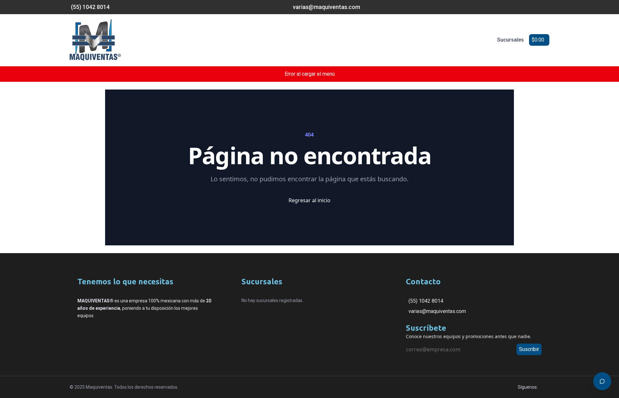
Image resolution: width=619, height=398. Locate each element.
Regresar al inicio (309, 200)
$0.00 (538, 40)
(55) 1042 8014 (425, 301)
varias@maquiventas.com (437, 311)
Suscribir (529, 349)
